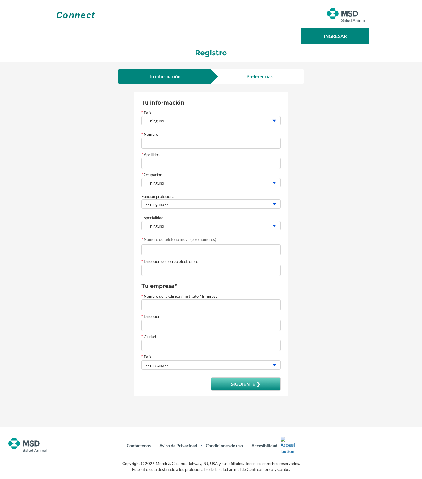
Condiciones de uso (224, 445)
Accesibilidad (264, 445)
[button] (335, 36)
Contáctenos (139, 445)
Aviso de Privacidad (178, 445)
